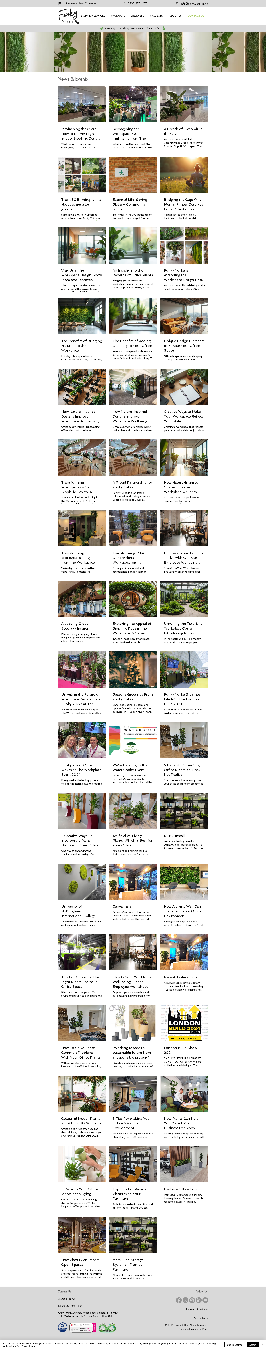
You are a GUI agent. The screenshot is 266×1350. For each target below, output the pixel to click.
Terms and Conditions (197, 1309)
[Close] (262, 1345)
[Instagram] (192, 1300)
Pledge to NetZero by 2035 (193, 1329)
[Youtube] (205, 1300)
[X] (185, 1300)
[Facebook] (179, 1300)
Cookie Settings (234, 1344)
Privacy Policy (201, 1318)
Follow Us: (202, 1291)
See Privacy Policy (26, 1346)
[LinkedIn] (199, 1300)
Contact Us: (65, 1291)
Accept (252, 1344)
